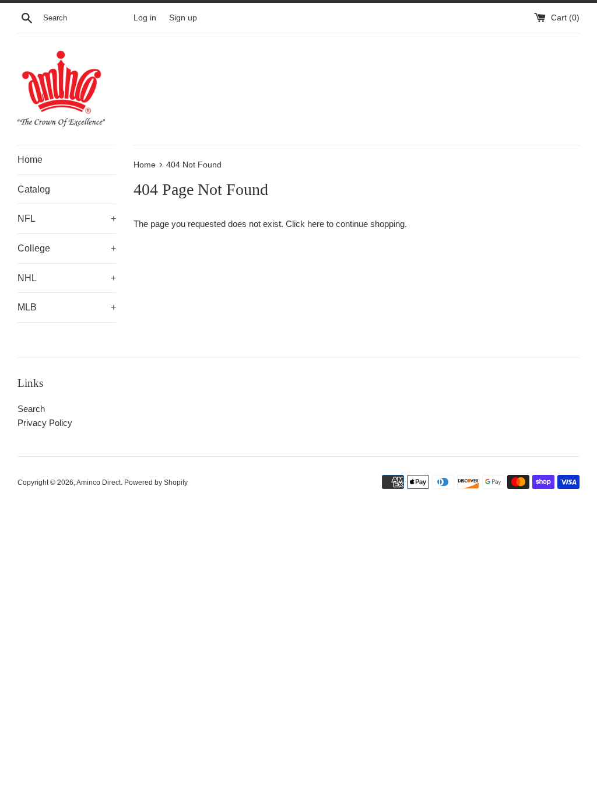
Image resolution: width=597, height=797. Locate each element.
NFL (66, 218)
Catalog (33, 189)
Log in (145, 17)
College (66, 248)
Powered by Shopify (156, 482)
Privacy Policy (44, 423)
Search (31, 409)
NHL (66, 278)
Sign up (183, 17)
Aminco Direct (98, 482)
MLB (66, 307)
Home (30, 160)
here (315, 224)
